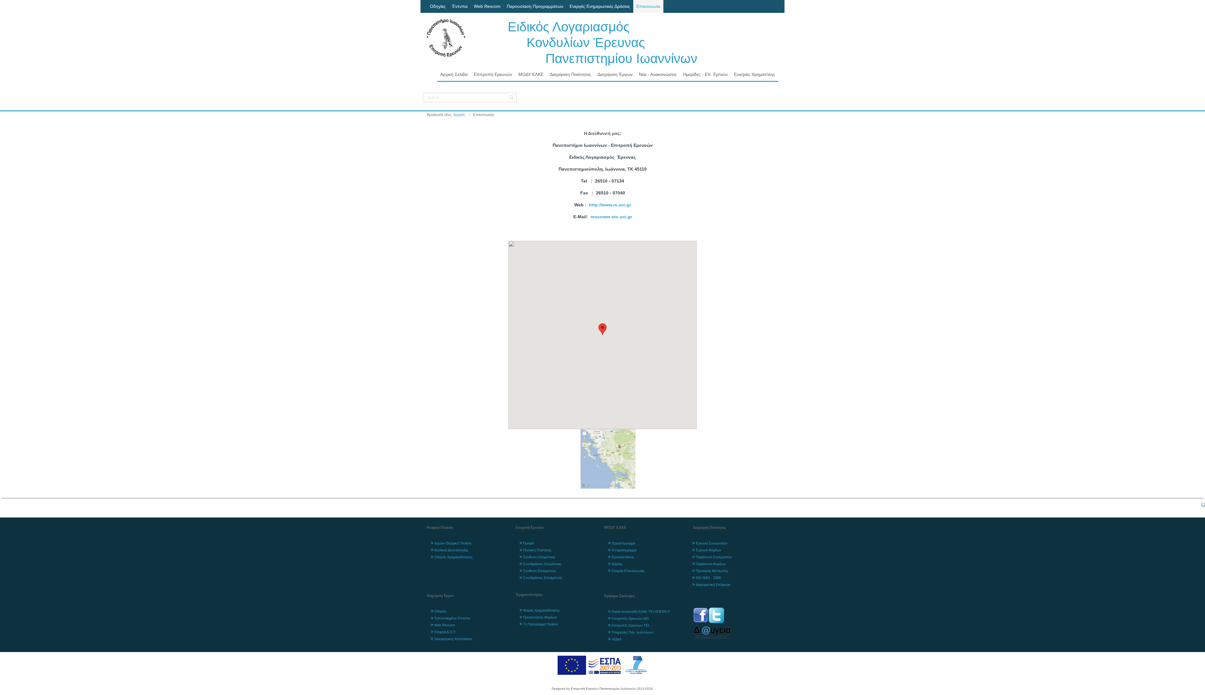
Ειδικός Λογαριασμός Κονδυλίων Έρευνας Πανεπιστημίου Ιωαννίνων (602, 42)
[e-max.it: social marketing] (1203, 504)
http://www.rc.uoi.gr (610, 204)
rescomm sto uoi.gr (611, 216)
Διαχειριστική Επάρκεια (713, 584)
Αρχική (459, 115)
